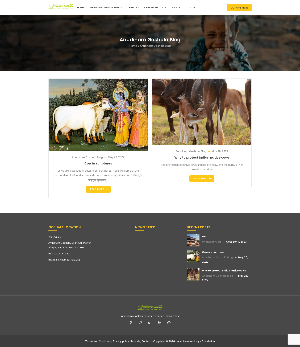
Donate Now (239, 8)
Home (80, 7)
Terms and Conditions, (98, 341)
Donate (132, 7)
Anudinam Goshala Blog (87, 157)
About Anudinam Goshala (105, 7)
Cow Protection (155, 7)
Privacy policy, (121, 341)
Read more (97, 189)
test (204, 236)
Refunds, (135, 341)
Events (176, 7)
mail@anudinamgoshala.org (64, 259)
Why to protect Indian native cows (202, 157)
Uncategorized (211, 241)
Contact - (147, 341)
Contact (192, 7)
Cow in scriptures (98, 163)
